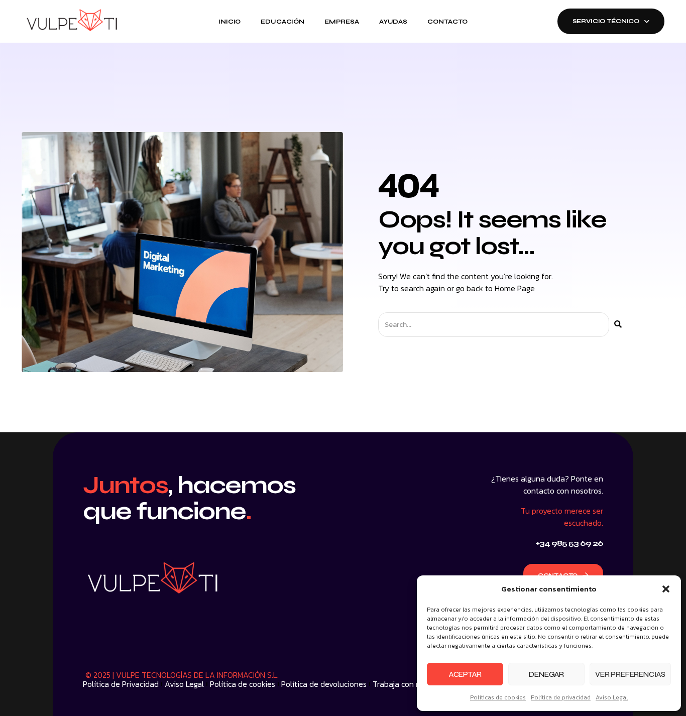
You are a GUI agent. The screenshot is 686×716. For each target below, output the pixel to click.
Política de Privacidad (121, 684)
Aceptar (465, 674)
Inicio (229, 21)
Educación (282, 21)
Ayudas (393, 21)
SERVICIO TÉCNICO (606, 21)
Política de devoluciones (324, 684)
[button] (666, 589)
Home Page (515, 288)
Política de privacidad (561, 697)
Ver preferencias (630, 674)
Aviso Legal (612, 697)
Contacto (447, 21)
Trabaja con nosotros (409, 684)
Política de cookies (242, 684)
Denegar (546, 674)
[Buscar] (618, 324)
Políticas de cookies (498, 697)
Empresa (341, 21)
